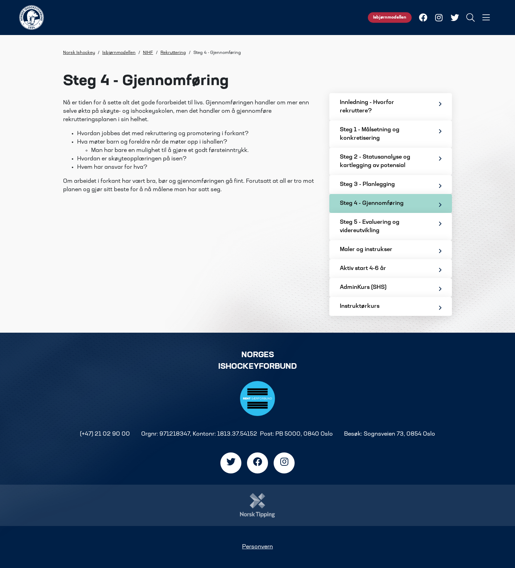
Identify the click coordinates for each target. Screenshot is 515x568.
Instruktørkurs (359, 306)
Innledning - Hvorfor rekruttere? (367, 107)
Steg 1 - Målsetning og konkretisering (369, 134)
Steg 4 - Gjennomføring (372, 203)
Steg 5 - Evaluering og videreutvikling (369, 227)
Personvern (257, 547)
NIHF (148, 53)
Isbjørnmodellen (389, 17)
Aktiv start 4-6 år (363, 268)
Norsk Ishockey (79, 53)
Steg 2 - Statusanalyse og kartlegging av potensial (375, 161)
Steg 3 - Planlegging (367, 184)
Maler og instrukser (366, 249)
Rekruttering (173, 53)
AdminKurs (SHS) (363, 287)
